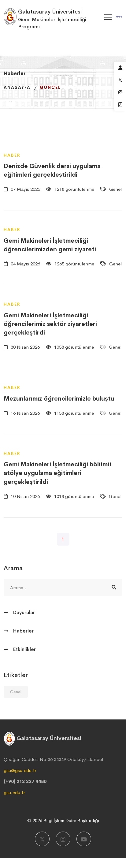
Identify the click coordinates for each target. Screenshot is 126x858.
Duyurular (24, 612)
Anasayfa (17, 87)
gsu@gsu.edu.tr (20, 770)
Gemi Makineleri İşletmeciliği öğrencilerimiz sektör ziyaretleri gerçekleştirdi (50, 323)
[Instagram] (63, 839)
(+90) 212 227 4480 (25, 781)
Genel (15, 692)
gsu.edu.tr (14, 792)
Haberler (23, 631)
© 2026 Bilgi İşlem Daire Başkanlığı (63, 820)
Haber (12, 155)
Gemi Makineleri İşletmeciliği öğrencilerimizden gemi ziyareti (50, 245)
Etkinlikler (24, 649)
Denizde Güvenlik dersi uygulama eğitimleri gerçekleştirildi (52, 170)
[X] (42, 839)
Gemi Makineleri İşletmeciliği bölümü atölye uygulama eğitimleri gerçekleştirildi (57, 472)
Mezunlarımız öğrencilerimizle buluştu (59, 398)
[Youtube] (83, 839)
